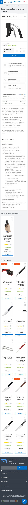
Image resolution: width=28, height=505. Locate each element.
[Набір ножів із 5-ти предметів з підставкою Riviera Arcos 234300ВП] (7, 226)
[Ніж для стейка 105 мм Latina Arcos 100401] (20, 387)
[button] (26, 2)
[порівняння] (25, 16)
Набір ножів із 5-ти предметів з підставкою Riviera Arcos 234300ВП (7, 238)
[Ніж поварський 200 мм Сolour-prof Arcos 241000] (7, 311)
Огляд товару (6, 16)
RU (8, 2)
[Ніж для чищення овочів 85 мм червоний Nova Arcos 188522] (20, 348)
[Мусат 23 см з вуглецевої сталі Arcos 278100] (20, 311)
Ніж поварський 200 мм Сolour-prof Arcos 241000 (7, 321)
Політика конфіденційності (13, 472)
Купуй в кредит (12, 85)
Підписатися (22, 467)
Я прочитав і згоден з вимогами (13, 472)
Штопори (20, 5)
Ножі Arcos (3, 5)
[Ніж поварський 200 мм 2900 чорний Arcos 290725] (7, 387)
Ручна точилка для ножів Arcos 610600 (7, 282)
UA (5, 2)
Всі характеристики (21, 94)
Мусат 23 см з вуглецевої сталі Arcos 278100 (20, 321)
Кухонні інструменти (12, 5)
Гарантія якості (12, 79)
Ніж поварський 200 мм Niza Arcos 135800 (20, 436)
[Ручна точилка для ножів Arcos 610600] (7, 272)
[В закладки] (20, 16)
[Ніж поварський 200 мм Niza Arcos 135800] (20, 426)
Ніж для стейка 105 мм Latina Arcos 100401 (20, 397)
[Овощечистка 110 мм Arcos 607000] (7, 348)
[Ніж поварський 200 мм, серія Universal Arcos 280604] (7, 426)
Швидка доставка (13, 71)
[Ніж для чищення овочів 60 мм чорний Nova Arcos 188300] (20, 272)
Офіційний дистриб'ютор (15, 63)
